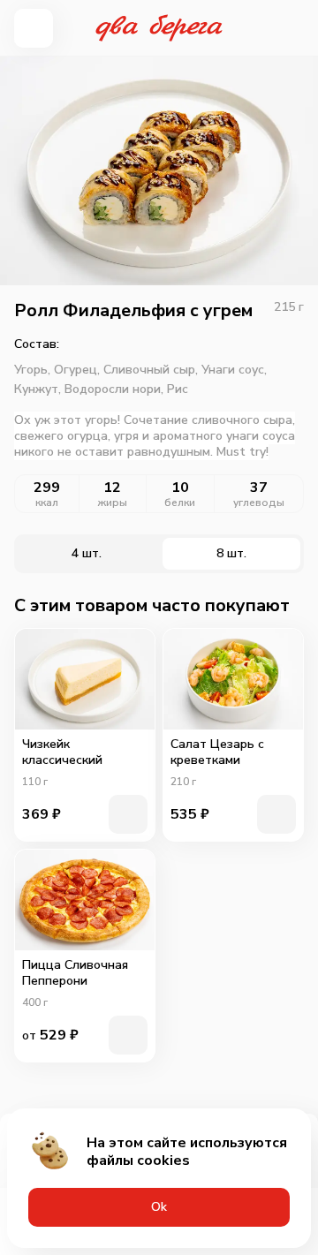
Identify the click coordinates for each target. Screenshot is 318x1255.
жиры (112, 502)
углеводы (258, 502)
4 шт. (87, 553)
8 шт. (231, 553)
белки (179, 502)
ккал (46, 502)
